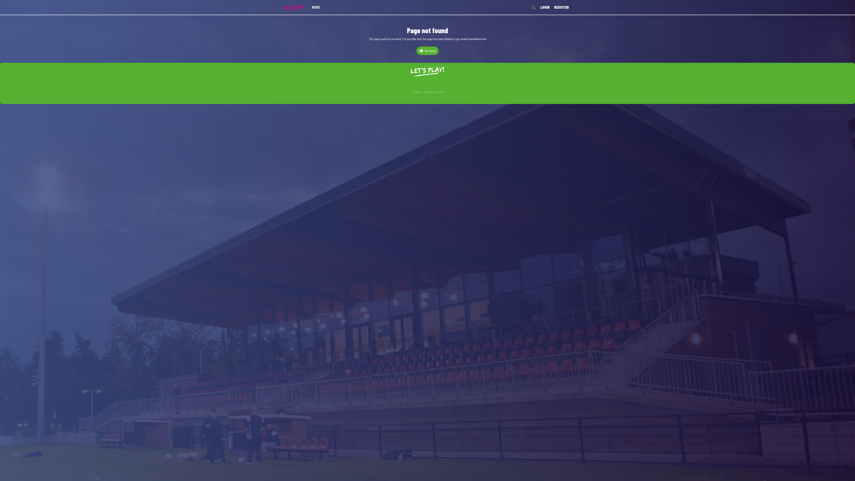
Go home (430, 51)
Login (545, 7)
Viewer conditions (427, 97)
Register (561, 7)
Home (316, 7)
